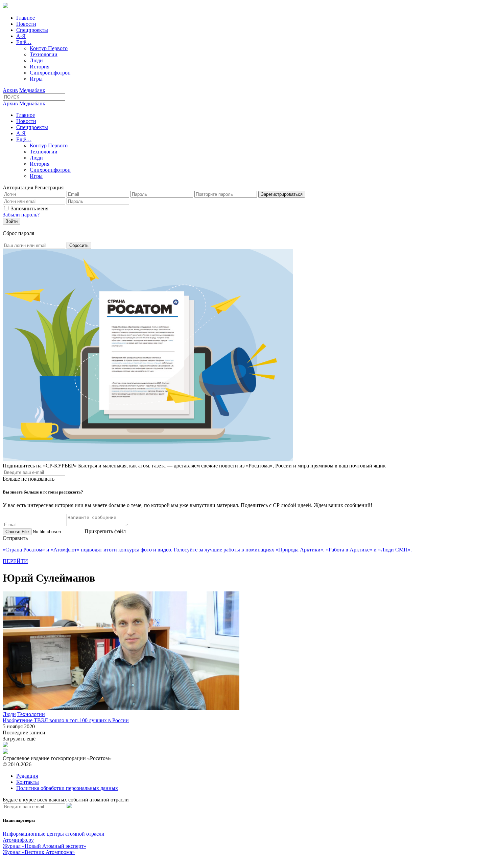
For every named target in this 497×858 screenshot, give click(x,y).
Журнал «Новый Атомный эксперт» (44, 846)
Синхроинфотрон (50, 73)
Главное (25, 18)
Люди (36, 60)
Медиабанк (32, 90)
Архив (10, 90)
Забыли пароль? (21, 214)
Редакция (27, 776)
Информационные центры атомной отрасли (53, 834)
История (39, 66)
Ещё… (23, 42)
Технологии (43, 54)
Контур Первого (49, 48)
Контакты (27, 782)
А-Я (21, 36)
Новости (26, 24)
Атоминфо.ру (18, 840)
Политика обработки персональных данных (67, 788)
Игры (36, 79)
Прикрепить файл (105, 531)
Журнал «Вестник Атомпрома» (39, 852)
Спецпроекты (32, 30)
